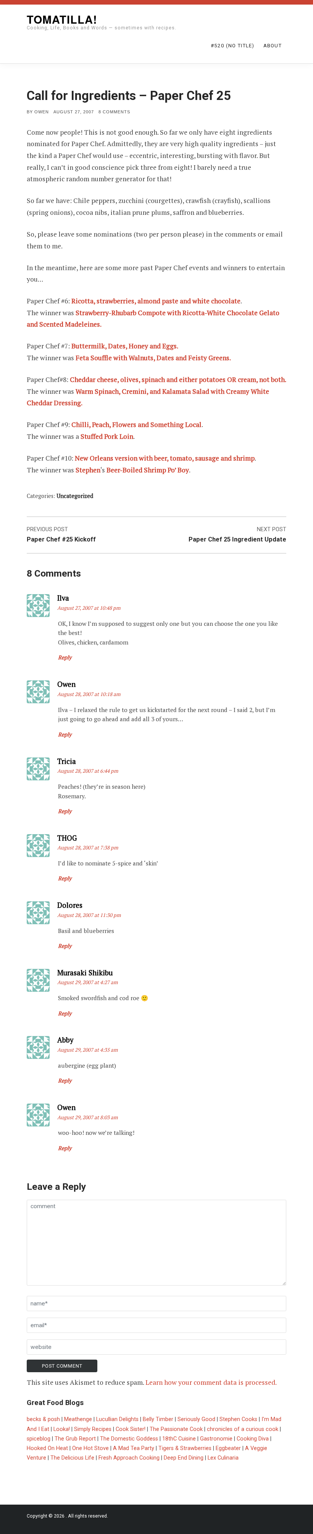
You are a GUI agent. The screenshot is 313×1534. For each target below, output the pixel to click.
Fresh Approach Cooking (129, 1458)
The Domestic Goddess (129, 1439)
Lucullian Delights (117, 1419)
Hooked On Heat (47, 1448)
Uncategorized (74, 496)
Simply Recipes (92, 1429)
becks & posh (43, 1419)
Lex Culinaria (223, 1458)
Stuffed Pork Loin (107, 436)
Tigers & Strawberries (184, 1448)
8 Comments (114, 112)
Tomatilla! (62, 19)
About (272, 45)
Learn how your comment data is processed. (211, 1382)
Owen (41, 112)
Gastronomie (216, 1439)
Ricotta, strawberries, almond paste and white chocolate (155, 300)
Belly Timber (158, 1419)
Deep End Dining (183, 1458)
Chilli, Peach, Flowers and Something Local (136, 424)
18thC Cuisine (179, 1439)
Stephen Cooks (238, 1419)
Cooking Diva (253, 1439)
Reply (64, 657)
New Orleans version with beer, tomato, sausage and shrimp (165, 458)
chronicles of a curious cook (242, 1429)
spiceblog (38, 1439)
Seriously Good (196, 1419)
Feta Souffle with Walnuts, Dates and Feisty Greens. (153, 357)
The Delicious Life (72, 1458)
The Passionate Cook (176, 1429)
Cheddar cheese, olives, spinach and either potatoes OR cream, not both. (178, 379)
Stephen (88, 470)
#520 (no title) (232, 45)
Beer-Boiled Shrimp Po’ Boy (147, 470)
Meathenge (78, 1419)
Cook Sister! (130, 1429)
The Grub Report (75, 1439)
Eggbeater (228, 1448)
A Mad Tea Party (133, 1448)
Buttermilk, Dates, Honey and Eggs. (124, 346)
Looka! (61, 1429)
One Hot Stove (90, 1448)
